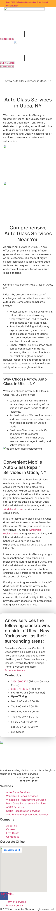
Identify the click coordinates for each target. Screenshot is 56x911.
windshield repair (13, 509)
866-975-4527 (19, 688)
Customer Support (28, 777)
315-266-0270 (19, 681)
